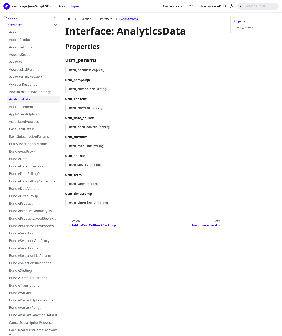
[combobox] (258, 6)
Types (74, 6)
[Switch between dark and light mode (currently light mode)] (231, 6)
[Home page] (69, 19)
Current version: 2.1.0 (179, 6)
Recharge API (211, 6)
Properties (240, 21)
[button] (32, 25)
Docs (61, 6)
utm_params (245, 27)
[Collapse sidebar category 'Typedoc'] (55, 17)
